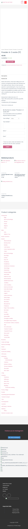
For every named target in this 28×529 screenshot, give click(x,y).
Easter (2, 347)
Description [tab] (4, 76)
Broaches (3, 339)
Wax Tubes (6, 370)
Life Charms (7, 299)
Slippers (6, 225)
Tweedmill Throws (8, 331)
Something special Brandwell (8, 394)
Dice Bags (6, 255)
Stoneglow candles (8, 318)
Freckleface (6, 264)
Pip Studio (6, 310)
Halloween (6, 379)
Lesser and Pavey (8, 295)
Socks (20, 65)
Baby (2, 230)
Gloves (5, 221)
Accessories (9, 65)
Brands (6, 49)
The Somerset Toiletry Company (11, 322)
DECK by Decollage (8, 219)
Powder (10, 49)
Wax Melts (6, 368)
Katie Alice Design (8, 289)
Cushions (6, 362)
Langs (2, 373)
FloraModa (6, 261)
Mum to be (6, 383)
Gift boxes (3, 354)
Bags (5, 217)
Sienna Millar (7, 316)
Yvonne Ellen (7, 337)
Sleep (5, 410)
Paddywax (6, 306)
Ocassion (3, 375)
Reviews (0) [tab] (4, 78)
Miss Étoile (6, 301)
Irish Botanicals (8, 360)
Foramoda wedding (5, 351)
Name (5, 130)
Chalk (5, 251)
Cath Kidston (7, 247)
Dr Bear (5, 257)
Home (2, 49)
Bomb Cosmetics (5, 236)
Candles (6, 358)
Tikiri (5, 324)
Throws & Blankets (8, 366)
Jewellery (6, 282)
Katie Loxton (7, 291)
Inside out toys (7, 276)
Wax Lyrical (6, 333)
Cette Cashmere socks (9, 249)
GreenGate (6, 270)
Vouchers (3, 404)
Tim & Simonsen (7, 327)
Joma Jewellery (7, 285)
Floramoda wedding (10, 387)
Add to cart (10, 61)
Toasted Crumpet (8, 329)
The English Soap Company (10, 320)
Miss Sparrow (7, 303)
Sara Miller (6, 314)
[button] (14, 473)
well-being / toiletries (6, 406)
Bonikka (5, 245)
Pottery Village (4, 390)
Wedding (6, 385)
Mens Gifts (6, 381)
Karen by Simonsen (8, 287)
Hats (5, 232)
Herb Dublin (6, 274)
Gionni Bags (6, 268)
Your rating (6, 118)
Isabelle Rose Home (8, 280)
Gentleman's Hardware (9, 266)
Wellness (3, 408)
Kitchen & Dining (7, 364)
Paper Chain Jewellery (9, 308)
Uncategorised (4, 401)
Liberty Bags (7, 297)
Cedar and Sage (5, 342)
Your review (6, 122)
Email (4, 136)
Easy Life (6, 259)
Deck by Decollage (5, 344)
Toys (2, 399)
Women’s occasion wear (7, 413)
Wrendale (6, 335)
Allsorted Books (7, 240)
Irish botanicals (7, 278)
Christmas (6, 377)
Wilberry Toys (7, 234)
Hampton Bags (7, 272)
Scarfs (5, 223)
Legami (5, 293)
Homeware (3, 356)
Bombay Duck (7, 243)
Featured (3, 349)
